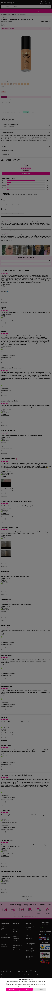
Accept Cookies (12, 989)
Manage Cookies (40, 989)
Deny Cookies (26, 989)
